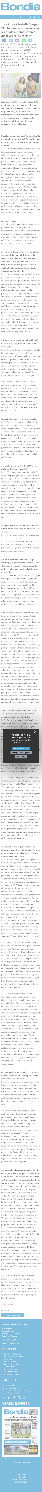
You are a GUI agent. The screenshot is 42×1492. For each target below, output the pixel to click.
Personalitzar (21, 757)
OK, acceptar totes (21, 748)
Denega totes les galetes (21, 753)
